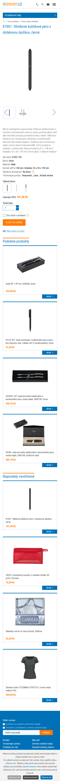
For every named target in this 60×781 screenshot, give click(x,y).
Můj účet (36, 740)
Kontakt (6, 740)
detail (49, 296)
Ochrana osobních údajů (42, 743)
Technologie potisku (11, 743)
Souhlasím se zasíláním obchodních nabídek (23, 724)
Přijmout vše (46, 777)
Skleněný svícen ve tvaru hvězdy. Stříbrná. (24, 631)
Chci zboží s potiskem (16, 215)
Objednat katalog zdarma (43, 747)
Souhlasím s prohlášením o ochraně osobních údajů (26, 728)
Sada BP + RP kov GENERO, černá (20, 283)
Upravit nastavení (31, 777)
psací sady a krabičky (29, 21)
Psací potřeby (13, 21)
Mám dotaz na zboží (15, 231)
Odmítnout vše (14, 777)
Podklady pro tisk (10, 747)
